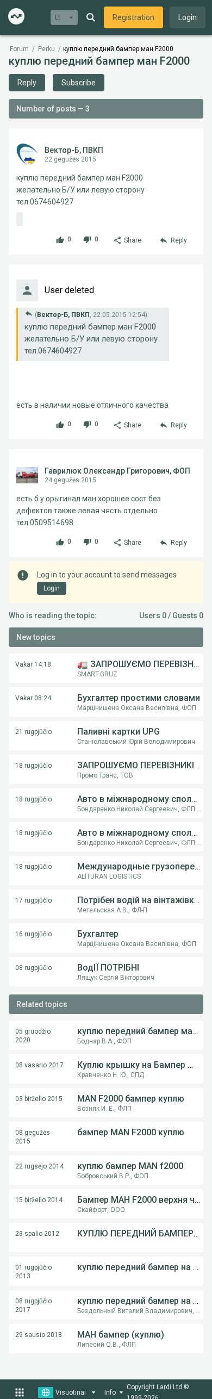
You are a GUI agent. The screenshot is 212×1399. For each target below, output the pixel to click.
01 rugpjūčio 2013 (33, 1272)
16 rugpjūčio (33, 934)
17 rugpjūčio (33, 900)
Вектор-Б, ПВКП (74, 150)
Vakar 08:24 (33, 698)
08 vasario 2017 (39, 1065)
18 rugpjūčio (33, 765)
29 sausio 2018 (38, 1335)
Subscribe (78, 82)
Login (187, 17)
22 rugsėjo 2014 (39, 1166)
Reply (26, 82)
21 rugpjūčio (33, 732)
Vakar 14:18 (33, 664)
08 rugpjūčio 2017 (33, 1305)
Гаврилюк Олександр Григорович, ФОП (117, 471)
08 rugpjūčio (33, 968)
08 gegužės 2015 (32, 1137)
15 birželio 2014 (39, 1200)
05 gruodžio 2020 (33, 1036)
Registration (133, 17)
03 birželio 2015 (39, 1099)
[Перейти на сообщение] (28, 313)
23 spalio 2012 (37, 1234)
